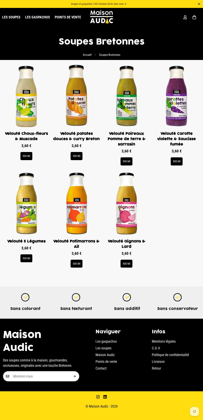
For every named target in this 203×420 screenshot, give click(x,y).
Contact (101, 368)
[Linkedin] (105, 397)
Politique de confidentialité (170, 355)
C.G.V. (156, 348)
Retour (156, 368)
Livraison (158, 361)
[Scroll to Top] (195, 398)
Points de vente (68, 17)
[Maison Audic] (101, 17)
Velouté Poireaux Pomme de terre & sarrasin (127, 139)
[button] (194, 17)
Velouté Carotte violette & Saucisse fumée (176, 139)
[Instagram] (98, 397)
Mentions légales (164, 341)
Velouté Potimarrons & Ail (76, 244)
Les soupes (103, 348)
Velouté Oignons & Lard (126, 244)
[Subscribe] (74, 376)
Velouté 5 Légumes (26, 241)
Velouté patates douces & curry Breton (76, 136)
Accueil (87, 55)
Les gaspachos (37, 17)
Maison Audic (105, 355)
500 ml (26, 156)
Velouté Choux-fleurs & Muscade (26, 136)
